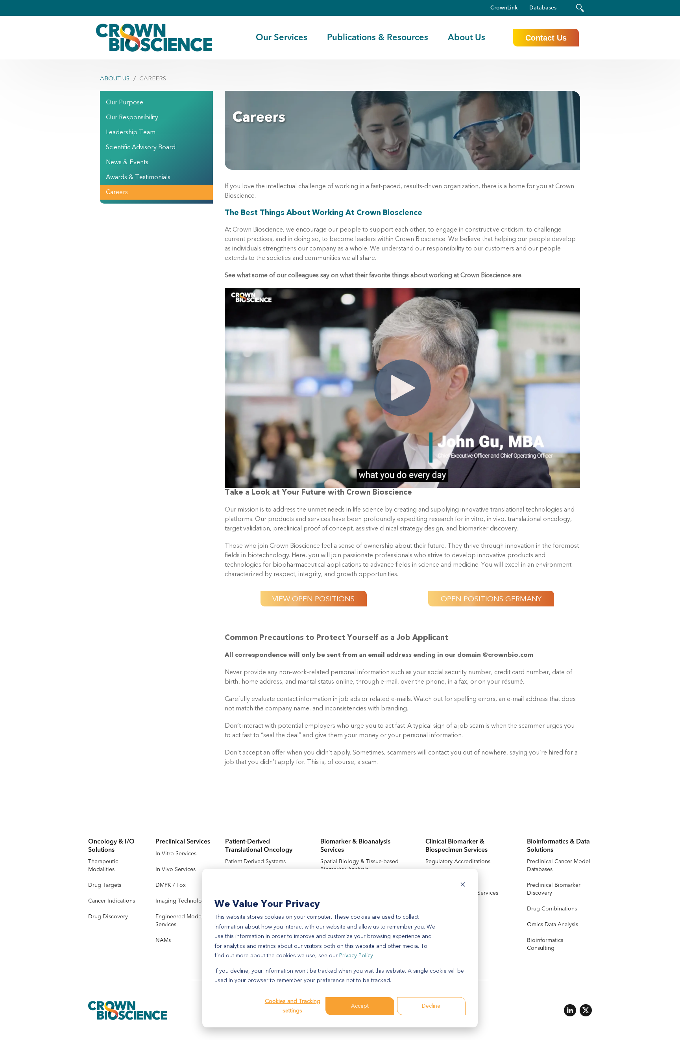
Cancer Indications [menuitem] (111, 901)
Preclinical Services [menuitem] (182, 842)
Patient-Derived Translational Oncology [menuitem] (258, 846)
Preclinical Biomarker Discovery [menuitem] (553, 889)
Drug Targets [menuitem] (104, 885)
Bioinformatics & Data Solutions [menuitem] (558, 846)
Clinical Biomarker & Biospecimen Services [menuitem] (456, 846)
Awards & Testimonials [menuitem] (138, 177)
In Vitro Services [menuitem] (175, 853)
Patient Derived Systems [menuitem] (255, 861)
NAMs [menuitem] (163, 940)
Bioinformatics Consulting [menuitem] (545, 944)
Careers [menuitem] (117, 192)
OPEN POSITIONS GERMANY (491, 599)
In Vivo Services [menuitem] (175, 869)
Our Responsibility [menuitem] (132, 117)
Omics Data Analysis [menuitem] (552, 924)
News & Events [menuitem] (127, 162)
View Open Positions (313, 599)
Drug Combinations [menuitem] (552, 908)
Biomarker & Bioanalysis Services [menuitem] (355, 846)
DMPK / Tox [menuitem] (170, 885)
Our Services (281, 37)
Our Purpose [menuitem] (124, 102)
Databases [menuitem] (542, 8)
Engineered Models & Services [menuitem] (183, 920)
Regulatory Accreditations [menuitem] (457, 861)
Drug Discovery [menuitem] (108, 916)
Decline (431, 1006)
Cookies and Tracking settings (292, 1006)
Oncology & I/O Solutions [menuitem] (111, 846)
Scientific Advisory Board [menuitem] (141, 147)
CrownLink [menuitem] (503, 8)
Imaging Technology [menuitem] (181, 901)
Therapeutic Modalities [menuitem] (103, 865)
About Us (114, 78)
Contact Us (546, 37)
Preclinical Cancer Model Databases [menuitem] (558, 865)
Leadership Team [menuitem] (130, 132)
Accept (360, 1006)
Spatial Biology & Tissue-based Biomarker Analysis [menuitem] (359, 865)
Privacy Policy (356, 955)
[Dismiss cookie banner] (463, 886)
